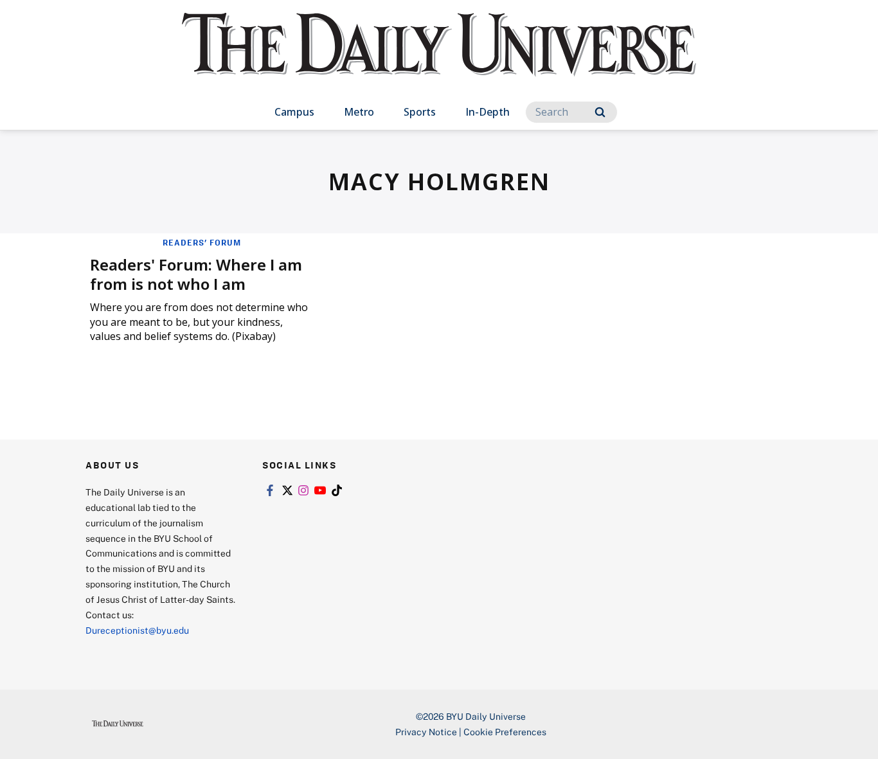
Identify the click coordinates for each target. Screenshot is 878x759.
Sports (420, 112)
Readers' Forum (202, 242)
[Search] (600, 112)
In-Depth (487, 112)
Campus (294, 112)
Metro (359, 112)
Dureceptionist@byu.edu (137, 630)
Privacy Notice (426, 731)
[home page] (439, 57)
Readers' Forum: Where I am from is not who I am (196, 274)
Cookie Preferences (504, 731)
